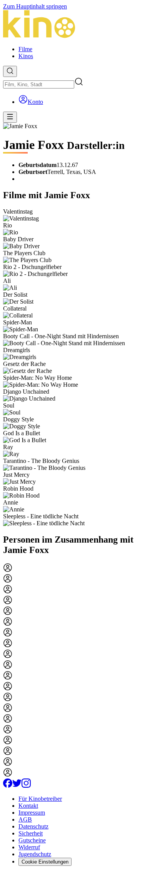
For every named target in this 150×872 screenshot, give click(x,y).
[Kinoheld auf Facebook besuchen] (7, 785)
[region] (75, 367)
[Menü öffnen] (10, 117)
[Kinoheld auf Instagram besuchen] (26, 785)
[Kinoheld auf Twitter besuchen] (17, 785)
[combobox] (38, 84)
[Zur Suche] (10, 71)
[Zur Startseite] (75, 25)
